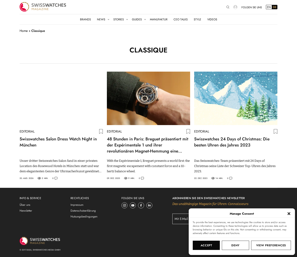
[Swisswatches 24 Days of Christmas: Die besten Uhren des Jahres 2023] (235, 98)
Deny (235, 245)
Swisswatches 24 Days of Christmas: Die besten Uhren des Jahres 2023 (232, 142)
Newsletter (26, 211)
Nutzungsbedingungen (84, 216)
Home (24, 30)
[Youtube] (133, 205)
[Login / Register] (235, 7)
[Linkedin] (149, 205)
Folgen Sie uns (251, 7)
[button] (289, 214)
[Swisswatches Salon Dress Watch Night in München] (61, 98)
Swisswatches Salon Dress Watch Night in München (58, 142)
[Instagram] (124, 205)
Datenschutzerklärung (83, 211)
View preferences (271, 245)
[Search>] (227, 7)
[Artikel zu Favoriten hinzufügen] (101, 131)
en (269, 7)
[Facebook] (141, 205)
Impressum (77, 205)
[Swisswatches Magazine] (43, 7)
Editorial (27, 131)
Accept (206, 245)
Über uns (25, 205)
